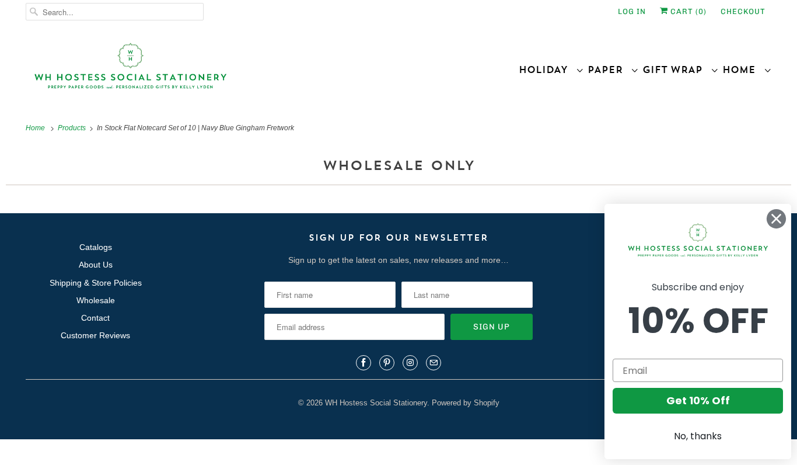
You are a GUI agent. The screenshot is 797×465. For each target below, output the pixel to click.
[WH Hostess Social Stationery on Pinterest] (386, 362)
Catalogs (95, 247)
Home (743, 69)
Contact (95, 317)
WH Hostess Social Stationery (376, 402)
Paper (609, 69)
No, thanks (698, 436)
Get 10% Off (698, 400)
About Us (96, 264)
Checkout (743, 11)
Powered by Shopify (465, 402)
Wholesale (95, 300)
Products (73, 128)
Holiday (547, 69)
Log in (632, 11)
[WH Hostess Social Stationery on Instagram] (410, 362)
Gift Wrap (676, 69)
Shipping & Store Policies (96, 282)
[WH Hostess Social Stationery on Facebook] (363, 362)
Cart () (687, 11)
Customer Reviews (95, 335)
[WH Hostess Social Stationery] (209, 71)
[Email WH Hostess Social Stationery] (433, 362)
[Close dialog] (776, 219)
